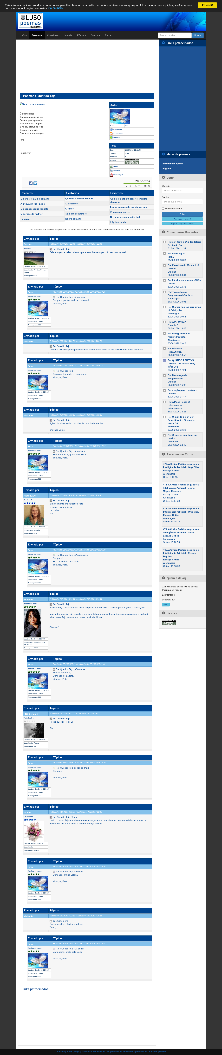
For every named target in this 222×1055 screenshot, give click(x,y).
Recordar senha (173, 208)
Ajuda (69, 1052)
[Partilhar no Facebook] (31, 183)
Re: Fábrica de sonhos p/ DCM (185, 280)
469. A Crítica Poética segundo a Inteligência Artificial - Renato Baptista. (181, 553)
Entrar (108, 35)
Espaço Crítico (171, 470)
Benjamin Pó (175, 245)
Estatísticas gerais (173, 163)
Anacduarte (30, 495)
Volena (27, 812)
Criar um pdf (118, 175)
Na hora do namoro (76, 213)
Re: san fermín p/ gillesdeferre (184, 242)
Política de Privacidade (123, 1052)
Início (24, 35)
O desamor (71, 203)
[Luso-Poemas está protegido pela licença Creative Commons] (169, 622)
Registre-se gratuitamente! (182, 223)
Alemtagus (174, 298)
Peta (30, 292)
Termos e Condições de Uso (95, 1052)
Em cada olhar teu (120, 212)
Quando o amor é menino (79, 198)
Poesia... (25, 219)
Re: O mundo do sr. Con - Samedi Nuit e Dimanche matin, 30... (182, 420)
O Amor (69, 208)
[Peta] (132, 116)
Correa (171, 283)
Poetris (162, 1052)
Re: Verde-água (176, 253)
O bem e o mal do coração (35, 198)
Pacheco (28, 244)
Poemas (36, 35)
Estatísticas (118, 137)
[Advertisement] (47, 66)
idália (171, 256)
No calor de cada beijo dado (125, 217)
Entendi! (207, 5)
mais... (166, 605)
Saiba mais (55, 8)
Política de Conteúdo (146, 1052)
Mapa (76, 1052)
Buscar (198, 35)
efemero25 (173, 426)
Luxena (172, 271)
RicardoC (173, 325)
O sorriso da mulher (31, 214)
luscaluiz (173, 441)
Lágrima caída (118, 222)
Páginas (167, 168)
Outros (94, 35)
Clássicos (52, 35)
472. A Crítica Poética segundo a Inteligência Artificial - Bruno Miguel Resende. (181, 487)
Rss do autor (117, 133)
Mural (68, 35)
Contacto (60, 1052)
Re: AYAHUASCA (177, 322)
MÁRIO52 (173, 366)
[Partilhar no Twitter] (35, 183)
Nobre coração (73, 218)
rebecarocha (175, 408)
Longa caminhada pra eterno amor (129, 207)
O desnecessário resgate (34, 209)
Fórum (80, 35)
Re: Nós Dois (175, 348)
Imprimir (116, 170)
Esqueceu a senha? (182, 219)
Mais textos (117, 129)
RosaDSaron (175, 351)
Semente (28, 599)
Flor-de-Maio (31, 713)
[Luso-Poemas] (39, 21)
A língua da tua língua (32, 203)
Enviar (115, 166)
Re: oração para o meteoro (182, 390)
